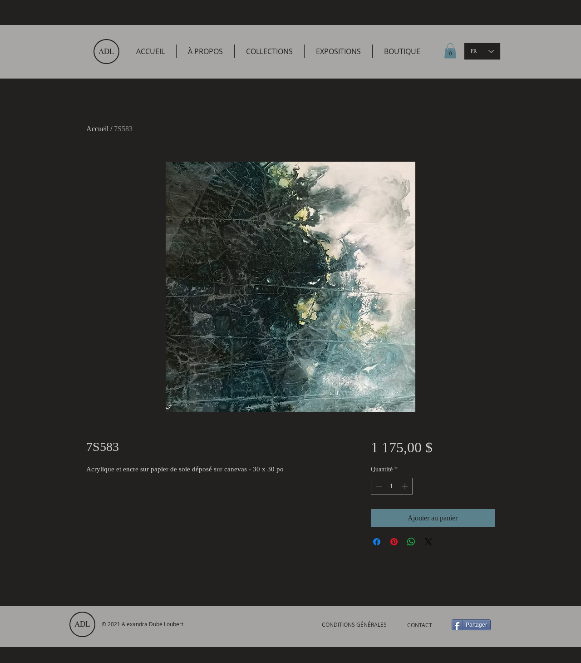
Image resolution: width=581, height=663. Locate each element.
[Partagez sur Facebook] (376, 541)
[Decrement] (378, 486)
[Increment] (405, 486)
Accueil (97, 129)
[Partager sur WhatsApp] (411, 541)
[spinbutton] (392, 486)
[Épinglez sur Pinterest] (394, 541)
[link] (450, 50)
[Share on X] (428, 541)
